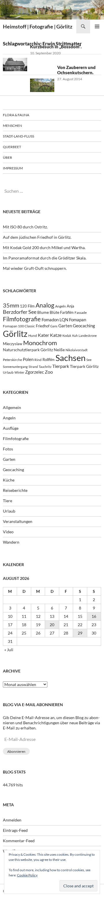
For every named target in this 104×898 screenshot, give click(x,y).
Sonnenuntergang (15, 366)
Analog (45, 305)
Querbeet (12, 147)
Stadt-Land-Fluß (18, 136)
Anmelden (12, 819)
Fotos (8, 448)
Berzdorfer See (19, 312)
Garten (65, 325)
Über (7, 157)
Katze (56, 335)
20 (52, 624)
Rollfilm (48, 359)
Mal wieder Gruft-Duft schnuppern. (35, 268)
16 (94, 616)
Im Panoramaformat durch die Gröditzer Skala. (44, 257)
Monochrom (40, 343)
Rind (38, 360)
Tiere (7, 500)
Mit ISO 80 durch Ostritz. (25, 226)
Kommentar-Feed (19, 840)
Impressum (13, 168)
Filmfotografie (22, 318)
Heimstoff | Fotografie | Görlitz (37, 26)
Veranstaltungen (17, 521)
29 (80, 632)
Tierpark (60, 366)
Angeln (60, 306)
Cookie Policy (27, 875)
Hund (32, 335)
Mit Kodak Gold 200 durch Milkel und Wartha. (44, 247)
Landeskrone (88, 335)
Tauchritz (45, 366)
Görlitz (15, 334)
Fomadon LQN (55, 319)
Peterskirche (12, 360)
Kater (43, 335)
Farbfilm (67, 312)
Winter (19, 372)
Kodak (66, 335)
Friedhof (42, 326)
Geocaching (84, 325)
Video (8, 531)
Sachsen (70, 358)
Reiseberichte (15, 490)
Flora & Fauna (16, 115)
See (89, 360)
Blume (43, 312)
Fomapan (77, 319)
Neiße (59, 349)
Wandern (11, 542)
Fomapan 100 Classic (19, 326)
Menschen (12, 125)
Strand (33, 366)
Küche (8, 479)
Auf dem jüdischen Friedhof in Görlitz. (37, 237)
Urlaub (8, 372)
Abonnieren (16, 751)
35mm (11, 305)
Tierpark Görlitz (84, 366)
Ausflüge (10, 428)
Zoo (49, 372)
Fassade (81, 312)
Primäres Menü (97, 26)
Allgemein (12, 407)
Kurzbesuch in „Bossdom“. (56, 46)
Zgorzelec (34, 372)
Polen (28, 359)
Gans (53, 326)
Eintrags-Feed (15, 830)
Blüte (54, 312)
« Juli (8, 649)
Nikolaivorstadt (77, 350)
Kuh (75, 335)
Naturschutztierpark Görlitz (28, 349)
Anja (70, 306)
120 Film (27, 306)
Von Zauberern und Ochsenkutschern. (76, 70)
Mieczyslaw (12, 343)
